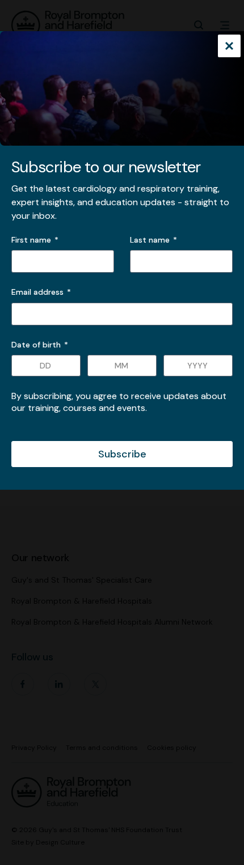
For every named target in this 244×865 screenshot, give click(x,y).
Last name (150, 240)
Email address (41, 292)
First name (31, 240)
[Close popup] (229, 47)
